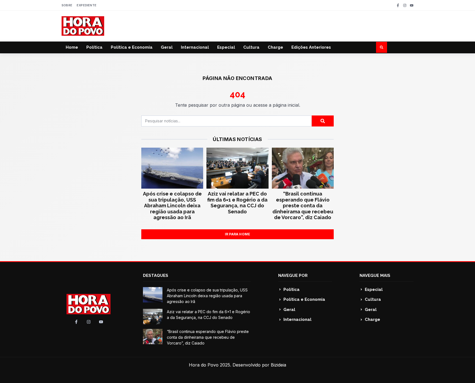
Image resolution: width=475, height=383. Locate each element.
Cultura (251, 47)
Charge (275, 47)
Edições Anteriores (311, 47)
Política (94, 47)
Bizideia (278, 365)
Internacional (195, 47)
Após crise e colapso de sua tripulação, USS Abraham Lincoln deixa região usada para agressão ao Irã (172, 205)
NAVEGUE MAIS (375, 275)
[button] (381, 47)
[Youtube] (411, 5)
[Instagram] (405, 5)
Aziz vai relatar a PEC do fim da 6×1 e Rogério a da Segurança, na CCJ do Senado (237, 202)
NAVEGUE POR (293, 275)
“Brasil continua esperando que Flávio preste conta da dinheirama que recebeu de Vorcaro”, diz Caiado (302, 205)
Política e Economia (132, 47)
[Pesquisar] (323, 120)
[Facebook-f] (398, 5)
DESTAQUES (155, 275)
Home (72, 47)
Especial (226, 47)
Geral (167, 47)
